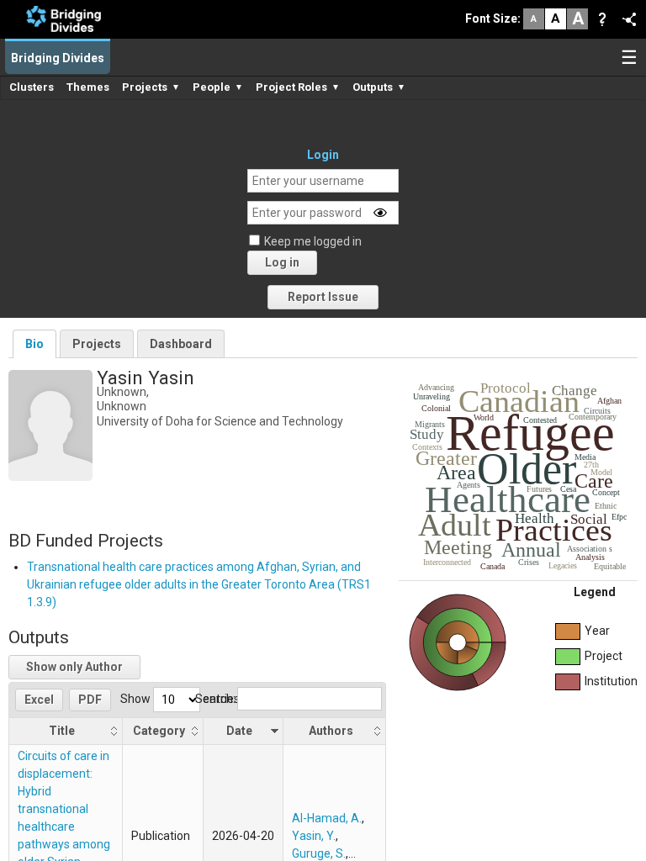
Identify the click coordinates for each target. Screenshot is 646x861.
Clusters (31, 87)
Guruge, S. (319, 853)
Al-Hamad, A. (327, 818)
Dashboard (181, 344)
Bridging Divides (57, 58)
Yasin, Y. (314, 836)
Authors (331, 730)
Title (62, 730)
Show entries (180, 698)
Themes (87, 87)
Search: (215, 698)
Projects (96, 344)
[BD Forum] (63, 17)
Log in (282, 262)
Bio (34, 344)
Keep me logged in (313, 241)
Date (239, 730)
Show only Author (74, 666)
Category (159, 730)
